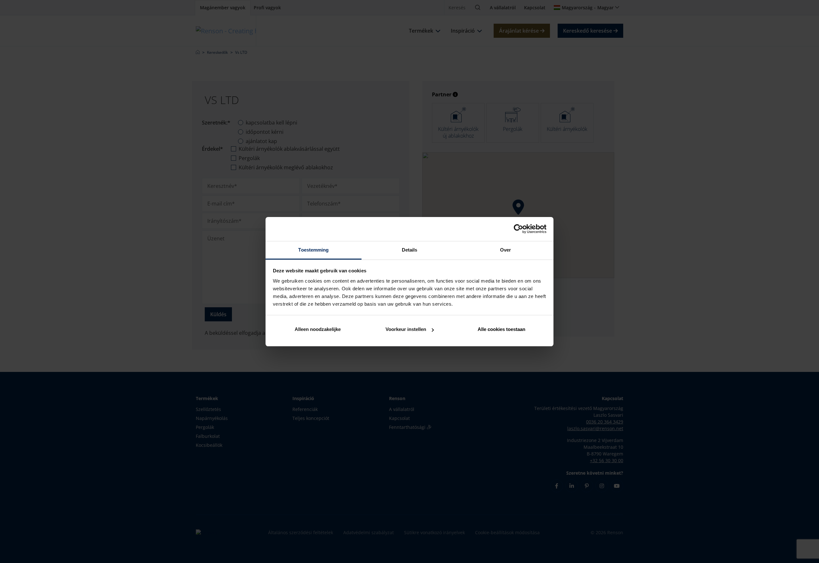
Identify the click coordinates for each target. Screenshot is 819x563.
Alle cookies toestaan (501, 329)
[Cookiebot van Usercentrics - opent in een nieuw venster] (518, 229)
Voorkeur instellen (406, 329)
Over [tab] (505, 250)
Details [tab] (409, 250)
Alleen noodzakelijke (318, 329)
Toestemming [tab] (313, 250)
